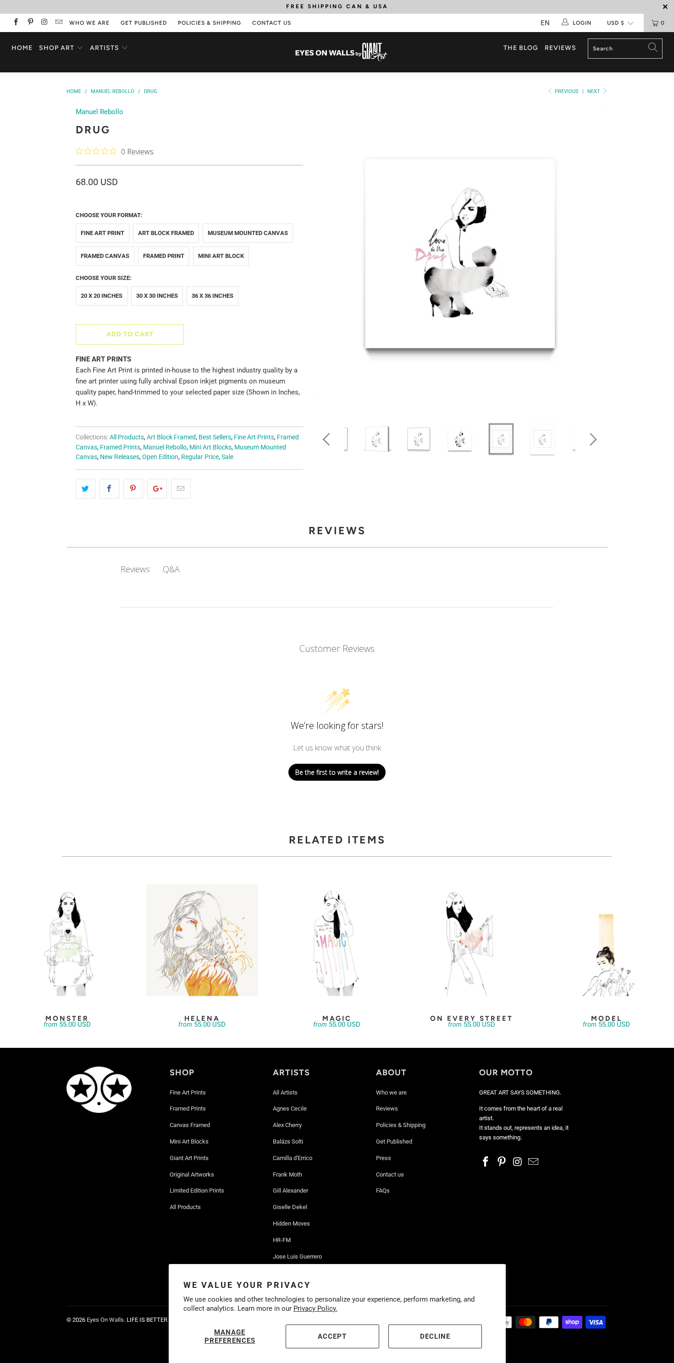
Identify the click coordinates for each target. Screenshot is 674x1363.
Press (383, 1158)
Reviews (560, 48)
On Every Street (472, 940)
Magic (337, 940)
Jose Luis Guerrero (297, 1256)
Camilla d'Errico (292, 1158)
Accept (332, 1336)
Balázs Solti (288, 1141)
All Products (127, 437)
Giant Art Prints (189, 1158)
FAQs (383, 1190)
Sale (227, 456)
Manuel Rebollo (99, 112)
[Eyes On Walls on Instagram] (44, 23)
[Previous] (328, 256)
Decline (435, 1336)
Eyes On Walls (105, 1319)
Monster (67, 940)
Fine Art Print (102, 233)
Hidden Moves (291, 1223)
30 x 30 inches (157, 295)
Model (606, 940)
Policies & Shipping (209, 23)
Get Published (144, 23)
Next (594, 91)
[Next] (591, 256)
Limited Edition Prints (197, 1190)
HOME (22, 48)
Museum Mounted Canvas (248, 233)
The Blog (520, 48)
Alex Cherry (287, 1125)
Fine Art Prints (254, 437)
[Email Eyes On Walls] (58, 23)
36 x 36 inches (212, 295)
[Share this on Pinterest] (133, 489)
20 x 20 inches (101, 295)
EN (545, 23)
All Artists (285, 1092)
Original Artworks (192, 1174)
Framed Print (163, 255)
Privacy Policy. (315, 1308)
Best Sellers (215, 437)
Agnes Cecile (290, 1108)
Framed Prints (120, 447)
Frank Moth (287, 1174)
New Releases (119, 456)
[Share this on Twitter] (85, 489)
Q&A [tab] (171, 569)
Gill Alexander (290, 1190)
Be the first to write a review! (337, 772)
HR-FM (282, 1240)
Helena (202, 940)
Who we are (89, 23)
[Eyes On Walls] (341, 52)
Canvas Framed (190, 1125)
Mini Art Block (221, 255)
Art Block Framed (166, 233)
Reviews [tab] (135, 569)
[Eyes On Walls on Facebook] (15, 23)
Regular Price (200, 456)
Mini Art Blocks (210, 447)
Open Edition (160, 456)
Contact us (271, 23)
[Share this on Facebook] (109, 489)
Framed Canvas (105, 255)
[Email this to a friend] (181, 489)
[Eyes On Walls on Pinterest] (29, 23)
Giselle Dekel (290, 1207)
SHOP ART (56, 48)
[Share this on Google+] (157, 489)
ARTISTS (105, 48)
